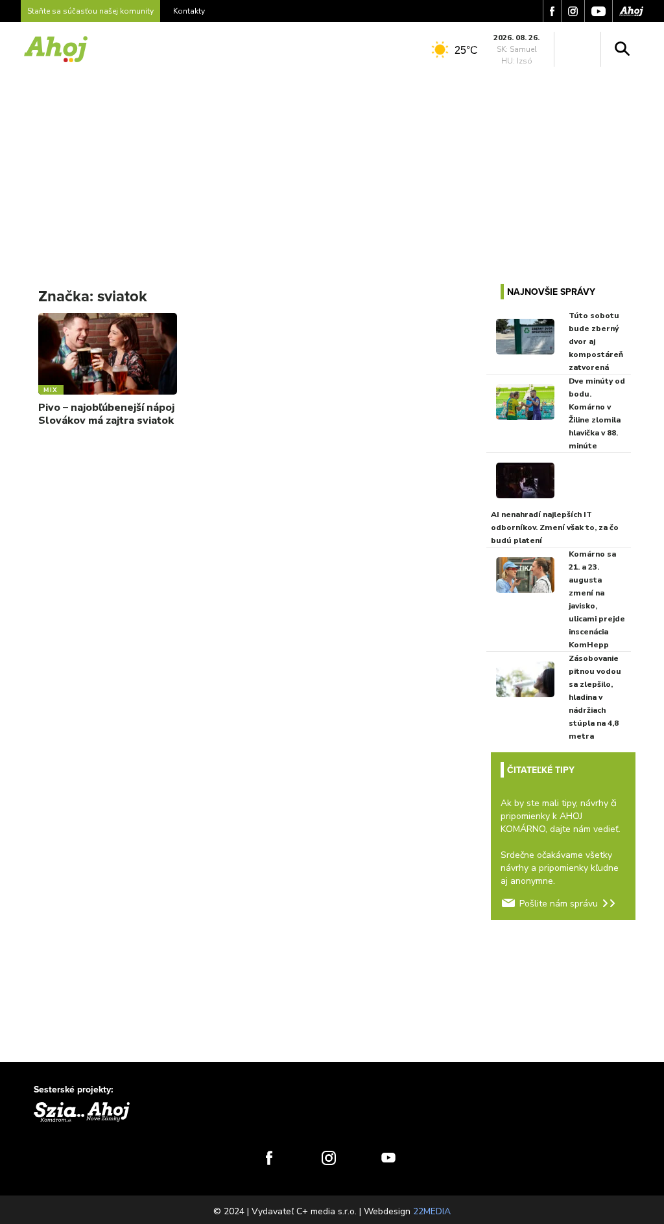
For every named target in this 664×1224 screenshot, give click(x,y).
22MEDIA (432, 1211)
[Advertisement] (332, 167)
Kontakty (189, 11)
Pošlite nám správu (558, 903)
